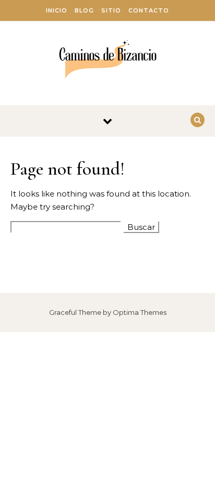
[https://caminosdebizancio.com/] (107, 59)
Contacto (148, 10)
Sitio (111, 10)
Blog (84, 10)
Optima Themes (139, 312)
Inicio (56, 10)
